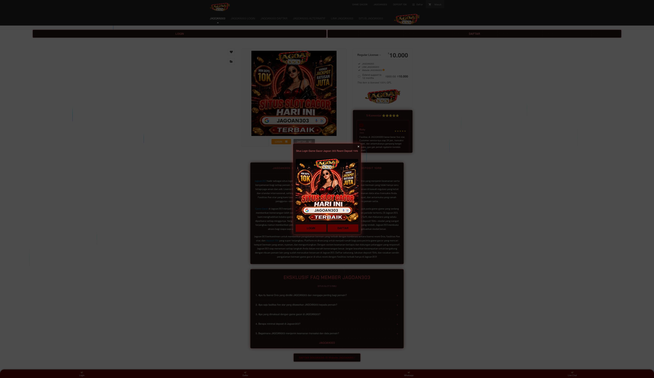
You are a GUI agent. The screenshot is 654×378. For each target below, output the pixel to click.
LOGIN (311, 228)
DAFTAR (343, 228)
